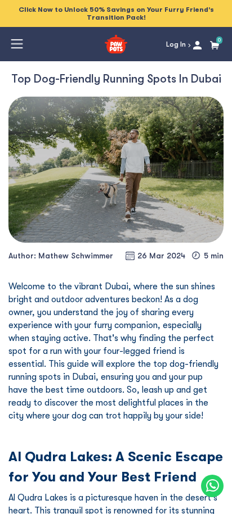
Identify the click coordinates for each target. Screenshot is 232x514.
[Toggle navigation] (17, 43)
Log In (177, 44)
